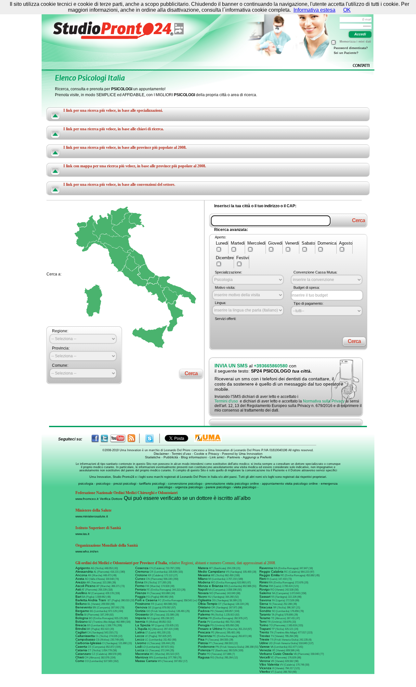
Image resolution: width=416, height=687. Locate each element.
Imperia (140, 618)
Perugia (204, 625)
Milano (203, 578)
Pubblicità (170, 457)
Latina (140, 632)
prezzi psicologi (124, 483)
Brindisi (80, 628)
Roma (263, 586)
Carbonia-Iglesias (88, 643)
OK (347, 10)
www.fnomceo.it (86, 499)
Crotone (141, 575)
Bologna (81, 618)
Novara (203, 593)
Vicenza (265, 668)
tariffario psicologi (152, 483)
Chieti (79, 657)
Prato (202, 653)
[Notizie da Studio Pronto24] (131, 438)
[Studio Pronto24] (129, 30)
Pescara (204, 632)
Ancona (81, 575)
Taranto (265, 614)
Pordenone (206, 646)
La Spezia (142, 625)
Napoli (202, 589)
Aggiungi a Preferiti (257, 457)
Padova (204, 611)
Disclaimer (161, 453)
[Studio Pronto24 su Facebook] (95, 438)
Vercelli (264, 657)
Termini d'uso (226, 401)
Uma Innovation (251, 453)
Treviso (264, 636)
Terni (262, 621)
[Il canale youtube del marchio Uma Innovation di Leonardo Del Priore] (118, 438)
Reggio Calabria (271, 571)
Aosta (79, 578)
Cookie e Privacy (206, 453)
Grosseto (142, 614)
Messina (204, 575)
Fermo (140, 586)
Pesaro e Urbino (210, 628)
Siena (263, 603)
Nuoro (202, 596)
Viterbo (264, 671)
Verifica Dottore (111, 499)
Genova (141, 607)
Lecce (139, 636)
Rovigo (264, 589)
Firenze (140, 593)
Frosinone (142, 603)
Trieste (264, 639)
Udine (263, 643)
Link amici (217, 457)
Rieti (262, 578)
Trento (264, 632)
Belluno (81, 603)
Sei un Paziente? (346, 53)
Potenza (204, 650)
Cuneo (140, 578)
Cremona (142, 571)
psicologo (103, 483)
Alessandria (84, 571)
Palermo (204, 614)
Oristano (204, 607)
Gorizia (140, 611)
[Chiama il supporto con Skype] (149, 438)
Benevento (83, 607)
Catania (81, 650)
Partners (233, 457)
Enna (139, 582)
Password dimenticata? (351, 48)
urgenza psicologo (189, 487)
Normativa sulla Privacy (323, 401)
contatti (361, 65)
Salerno (265, 593)
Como (79, 661)
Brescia (80, 625)
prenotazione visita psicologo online (232, 483)
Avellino (81, 593)
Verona (264, 661)
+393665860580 (271, 365)
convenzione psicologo (185, 483)
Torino (263, 625)
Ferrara (140, 589)
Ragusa (204, 657)
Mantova (141, 657)
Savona (265, 600)
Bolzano (81, 621)
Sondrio (265, 611)
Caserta (81, 646)
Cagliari (80, 632)
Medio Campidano (211, 571)
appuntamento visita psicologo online (290, 483)
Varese (264, 646)
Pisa (201, 639)
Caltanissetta (85, 636)
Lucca (139, 650)
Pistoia (203, 643)
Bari (78, 596)
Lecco (139, 639)
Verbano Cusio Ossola (276, 653)
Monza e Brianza (210, 586)
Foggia (140, 596)
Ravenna (266, 568)
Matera (203, 568)
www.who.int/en (86, 551)
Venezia (265, 650)
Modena (204, 582)
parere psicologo (218, 487)
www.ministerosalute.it (91, 516)
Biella (79, 614)
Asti (78, 589)
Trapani (265, 628)
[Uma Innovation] (208, 438)
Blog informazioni (194, 457)
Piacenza (205, 636)
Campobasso (85, 639)
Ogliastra (204, 600)
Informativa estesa (314, 10)
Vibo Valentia (269, 664)
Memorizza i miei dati (355, 41)
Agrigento (82, 568)
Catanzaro (83, 653)
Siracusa (265, 607)
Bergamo (82, 611)
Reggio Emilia (269, 575)
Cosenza (142, 568)
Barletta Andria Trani (91, 600)
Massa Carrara (146, 661)
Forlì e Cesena (146, 600)
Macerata (142, 653)
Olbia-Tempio (207, 603)
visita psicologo (245, 487)
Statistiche (153, 457)
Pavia (202, 621)
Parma (203, 618)
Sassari (264, 596)
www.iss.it (82, 534)
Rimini (263, 582)
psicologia (85, 483)
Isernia (140, 621)
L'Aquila (141, 628)
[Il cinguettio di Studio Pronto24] (104, 438)
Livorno (140, 643)
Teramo (264, 618)
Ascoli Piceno (85, 586)
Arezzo (80, 582)
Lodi (138, 646)
